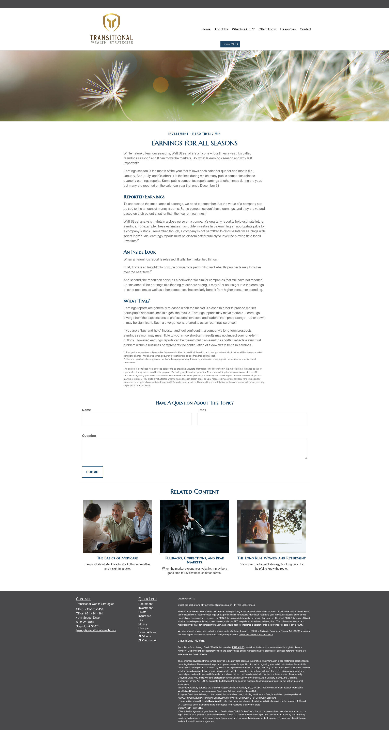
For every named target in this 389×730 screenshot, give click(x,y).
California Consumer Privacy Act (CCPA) (280, 630)
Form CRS (230, 44)
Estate (142, 612)
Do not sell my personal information (256, 634)
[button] (221, 29)
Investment (145, 608)
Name (86, 410)
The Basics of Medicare (117, 558)
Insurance (144, 616)
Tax (140, 620)
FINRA (235, 647)
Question (89, 435)
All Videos (144, 636)
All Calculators (147, 640)
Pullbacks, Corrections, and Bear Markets (194, 560)
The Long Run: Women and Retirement (271, 558)
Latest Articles (147, 632)
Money (142, 624)
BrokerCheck (248, 604)
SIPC (242, 647)
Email (202, 410)
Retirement (145, 604)
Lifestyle (143, 628)
